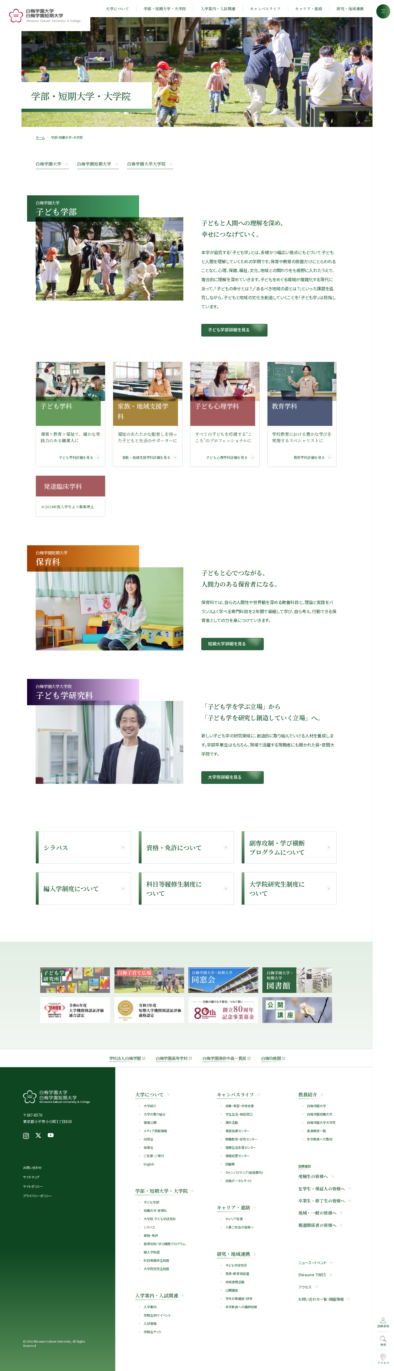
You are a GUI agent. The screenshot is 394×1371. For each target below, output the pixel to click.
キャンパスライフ (265, 8)
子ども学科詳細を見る (76, 457)
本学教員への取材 (319, 1139)
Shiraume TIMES (312, 1275)
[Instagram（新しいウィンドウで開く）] (26, 1136)
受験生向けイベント (157, 1315)
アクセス (305, 1287)
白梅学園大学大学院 (146, 164)
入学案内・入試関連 (218, 8)
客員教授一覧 (316, 1130)
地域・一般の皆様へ (317, 1213)
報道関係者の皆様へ (317, 1225)
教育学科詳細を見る (309, 457)
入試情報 (150, 1323)
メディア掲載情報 (155, 1130)
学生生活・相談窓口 (238, 1114)
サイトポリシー (33, 1186)
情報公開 (150, 1122)
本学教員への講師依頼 (241, 1306)
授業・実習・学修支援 (239, 1105)
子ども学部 (151, 1202)
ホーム (40, 137)
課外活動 (231, 1122)
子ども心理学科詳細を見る (226, 457)
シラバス (149, 1227)
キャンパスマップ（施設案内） (244, 1172)
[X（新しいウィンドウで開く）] (38, 1136)
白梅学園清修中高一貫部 (224, 1058)
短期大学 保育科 (155, 1210)
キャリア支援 (234, 1218)
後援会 (148, 1147)
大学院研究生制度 (156, 1268)
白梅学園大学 (48, 164)
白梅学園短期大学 (94, 164)
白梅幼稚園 (271, 1058)
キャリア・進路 (308, 8)
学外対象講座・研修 (238, 1298)
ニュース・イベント (312, 1263)
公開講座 (231, 1290)
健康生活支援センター (240, 1147)
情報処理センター (237, 1155)
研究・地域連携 (350, 8)
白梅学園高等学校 (172, 1058)
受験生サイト (152, 1331)
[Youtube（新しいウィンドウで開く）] (51, 1136)
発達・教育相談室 (237, 1273)
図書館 (230, 1164)
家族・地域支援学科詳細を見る (146, 457)
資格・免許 (151, 1235)
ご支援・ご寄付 (154, 1155)
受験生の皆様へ (313, 1176)
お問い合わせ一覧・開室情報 (321, 1299)
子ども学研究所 (236, 1265)
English (149, 1164)
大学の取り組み (154, 1114)
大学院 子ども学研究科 (160, 1218)
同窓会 (148, 1139)
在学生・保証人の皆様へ (321, 1188)
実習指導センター (237, 1130)
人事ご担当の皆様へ (239, 1227)
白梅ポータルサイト (238, 1180)
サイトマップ (31, 1177)
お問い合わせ (32, 1167)
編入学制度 (151, 1252)
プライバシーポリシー (37, 1195)
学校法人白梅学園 (125, 1058)
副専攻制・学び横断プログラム (164, 1243)
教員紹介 (307, 1094)
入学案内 (150, 1306)
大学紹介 (150, 1105)
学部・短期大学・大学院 (165, 8)
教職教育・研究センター (241, 1139)
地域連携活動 (234, 1281)
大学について (117, 8)
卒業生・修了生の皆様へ (321, 1200)
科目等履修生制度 (156, 1260)
